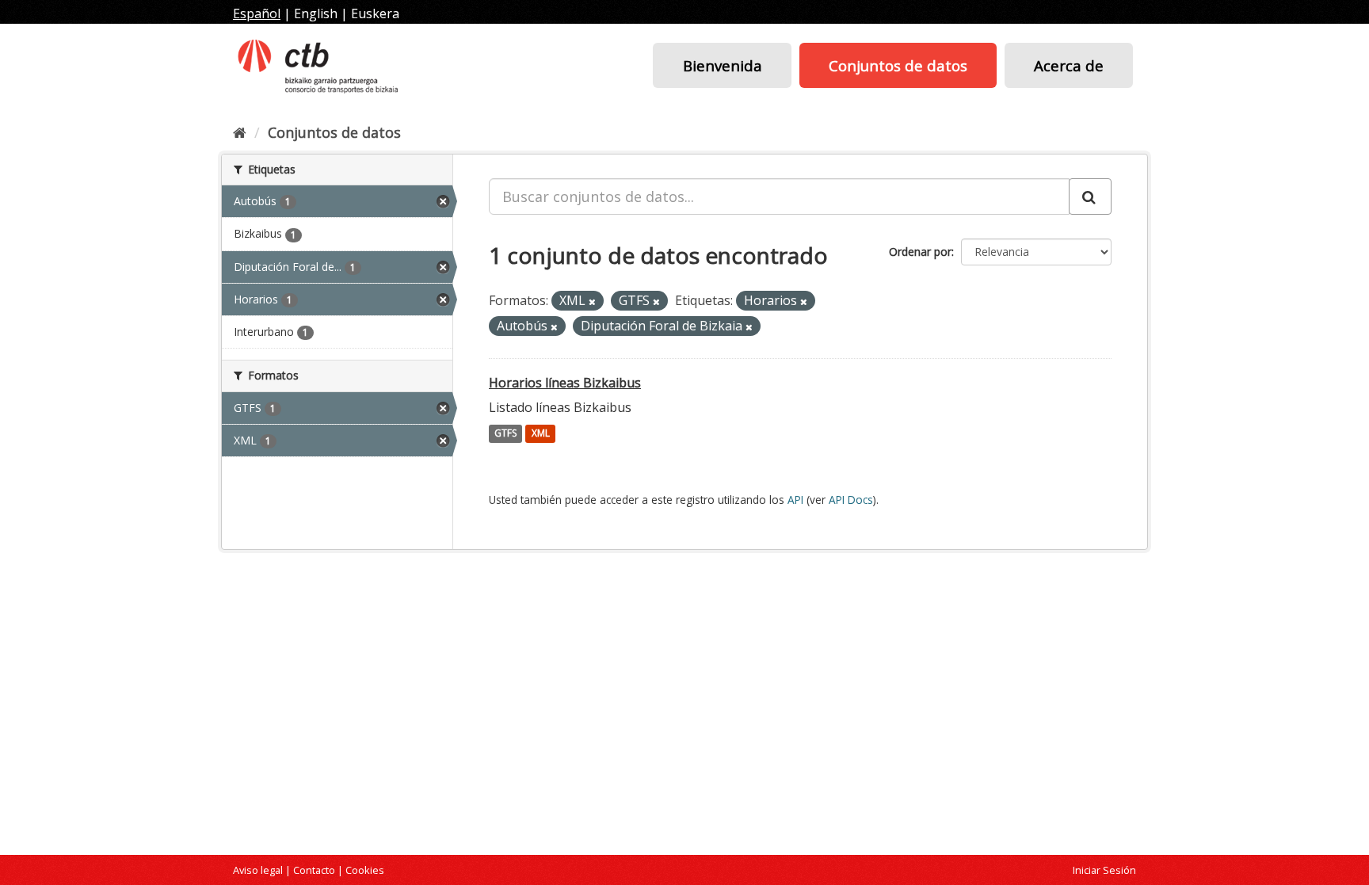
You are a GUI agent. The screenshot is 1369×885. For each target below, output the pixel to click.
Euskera (375, 13)
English (315, 13)
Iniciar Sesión (1104, 870)
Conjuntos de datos (898, 65)
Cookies (364, 870)
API (795, 499)
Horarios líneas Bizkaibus (565, 382)
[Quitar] (592, 301)
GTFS (505, 434)
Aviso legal (258, 870)
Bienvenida (722, 65)
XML (541, 434)
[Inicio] (239, 132)
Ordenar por (920, 251)
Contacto (314, 870)
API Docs (851, 499)
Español (256, 13)
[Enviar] (1090, 196)
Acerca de (1069, 65)
